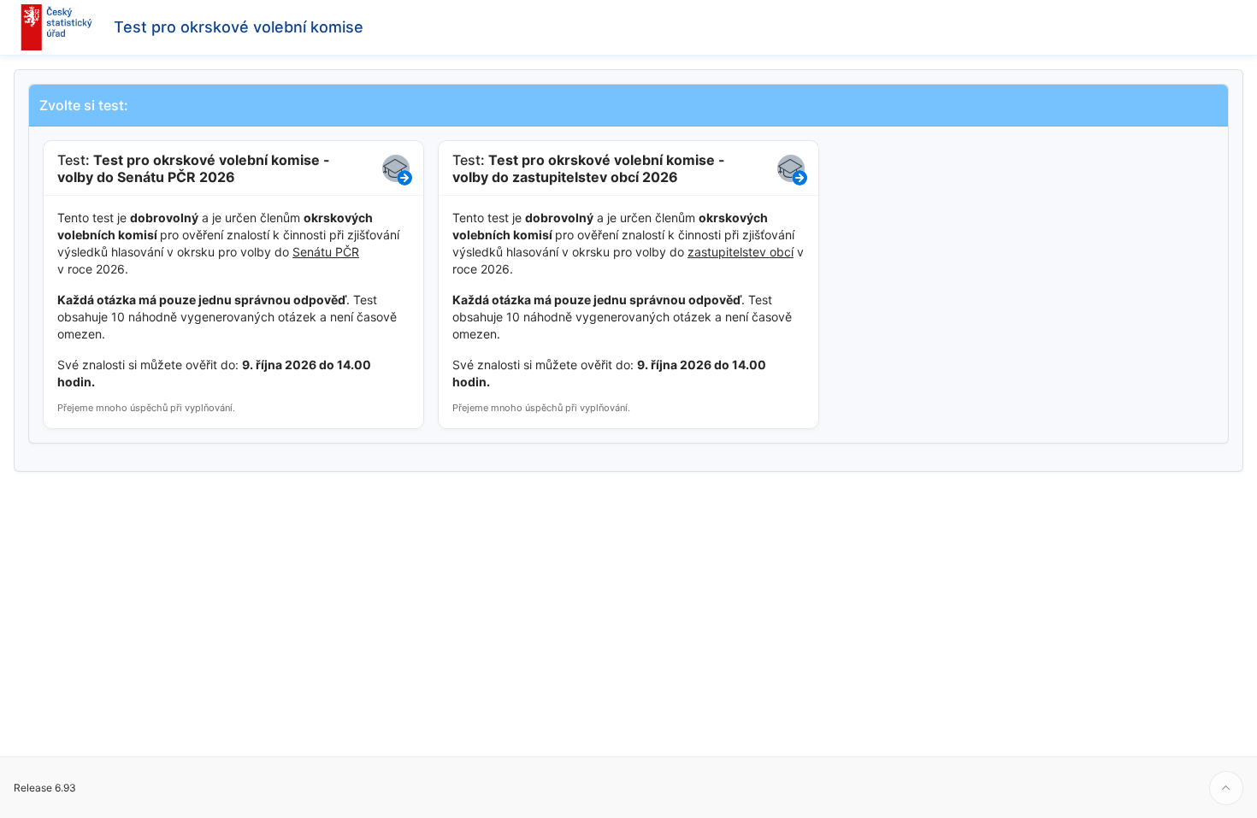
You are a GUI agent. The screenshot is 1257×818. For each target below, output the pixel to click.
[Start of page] (1226, 788)
